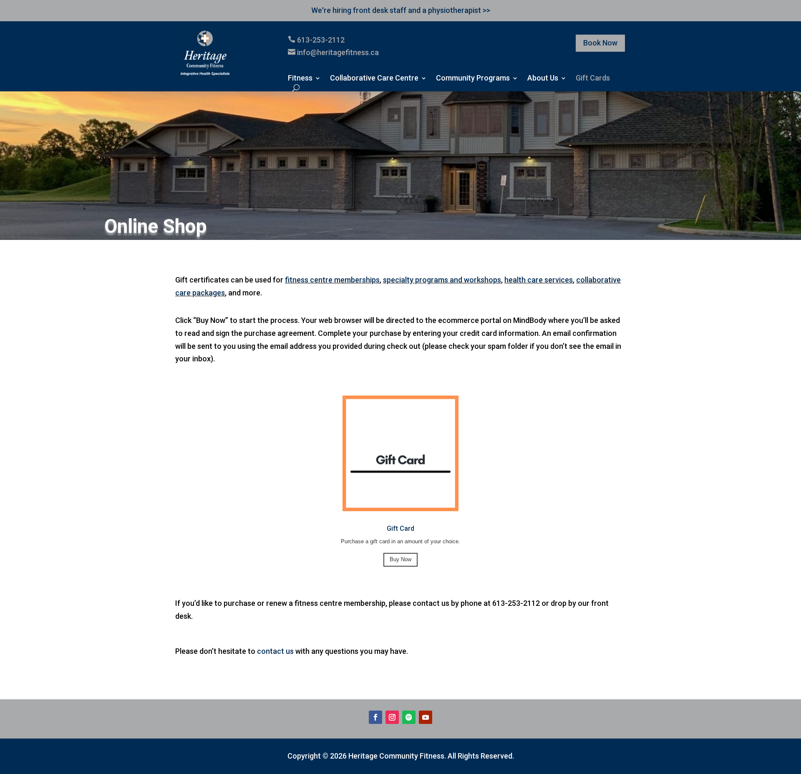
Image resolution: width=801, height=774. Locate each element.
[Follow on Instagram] (392, 717)
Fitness (300, 78)
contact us (275, 651)
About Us (542, 78)
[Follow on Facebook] (375, 717)
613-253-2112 (321, 39)
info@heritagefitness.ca (338, 52)
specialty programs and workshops (442, 279)
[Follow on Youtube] (425, 717)
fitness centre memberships (332, 279)
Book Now (600, 42)
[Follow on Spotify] (409, 717)
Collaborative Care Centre (374, 78)
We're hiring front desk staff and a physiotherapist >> (400, 10)
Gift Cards (593, 78)
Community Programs (473, 78)
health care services (538, 279)
